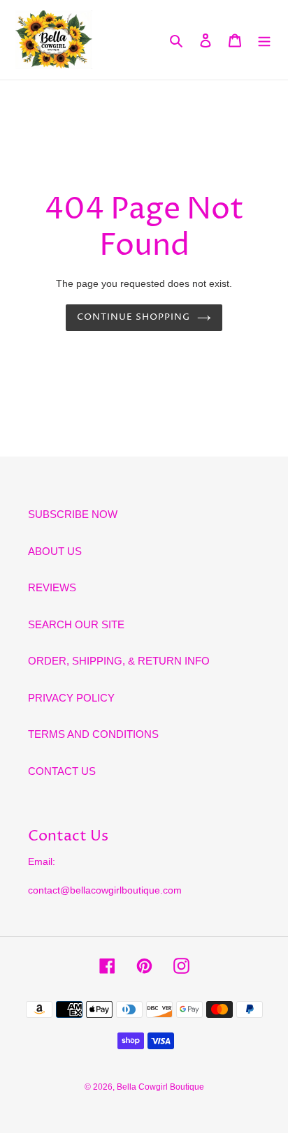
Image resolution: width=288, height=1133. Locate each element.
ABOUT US (55, 551)
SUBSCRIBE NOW (72, 514)
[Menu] (264, 40)
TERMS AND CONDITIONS (93, 734)
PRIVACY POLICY (71, 698)
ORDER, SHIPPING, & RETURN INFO (119, 661)
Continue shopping (134, 317)
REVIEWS (52, 587)
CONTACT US (62, 771)
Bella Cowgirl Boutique (160, 1087)
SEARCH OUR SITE (76, 624)
